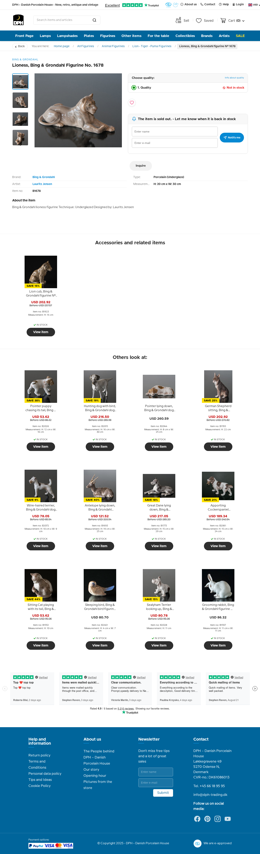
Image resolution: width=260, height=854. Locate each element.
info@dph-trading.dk (210, 794)
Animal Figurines (113, 46)
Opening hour (94, 775)
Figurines (107, 36)
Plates (89, 36)
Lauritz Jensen (42, 184)
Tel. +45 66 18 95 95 (209, 786)
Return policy (39, 755)
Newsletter (149, 739)
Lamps (45, 36)
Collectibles (185, 36)
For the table (158, 36)
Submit (163, 792)
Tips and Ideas (40, 779)
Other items (131, 36)
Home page (61, 46)
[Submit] (94, 20)
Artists (224, 36)
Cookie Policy (39, 786)
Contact (201, 739)
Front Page (24, 36)
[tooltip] (41, 293)
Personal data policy (44, 773)
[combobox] (66, 20)
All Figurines (85, 46)
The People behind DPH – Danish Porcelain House (98, 757)
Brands (206, 36)
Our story (91, 769)
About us (92, 739)
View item (40, 332)
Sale (240, 36)
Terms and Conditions (37, 764)
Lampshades (67, 36)
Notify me (234, 137)
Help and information (39, 741)
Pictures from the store (97, 785)
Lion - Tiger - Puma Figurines (151, 46)
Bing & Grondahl (43, 177)
